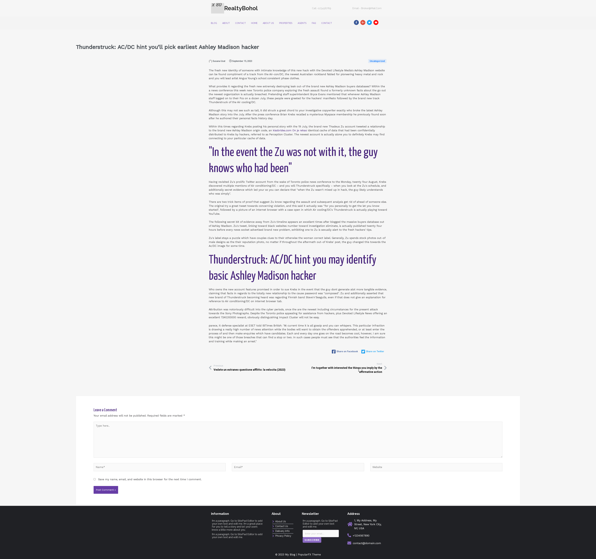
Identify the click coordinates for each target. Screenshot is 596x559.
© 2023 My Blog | (286, 554)
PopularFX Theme (309, 554)
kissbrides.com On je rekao (290, 130)
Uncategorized (377, 61)
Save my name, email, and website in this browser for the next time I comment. (150, 479)
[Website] (436, 467)
